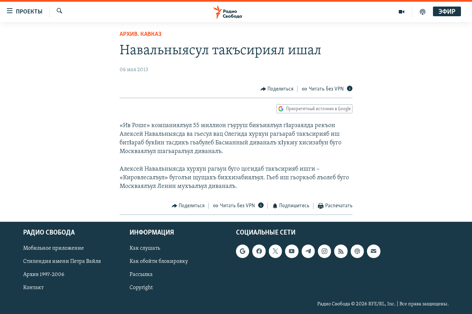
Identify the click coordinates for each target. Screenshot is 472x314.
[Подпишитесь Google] (242, 251)
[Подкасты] (357, 251)
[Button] (277, 89)
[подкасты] (422, 12)
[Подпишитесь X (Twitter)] (275, 251)
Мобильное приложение (53, 248)
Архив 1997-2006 (43, 274)
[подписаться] (373, 251)
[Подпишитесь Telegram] (308, 251)
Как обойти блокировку (159, 261)
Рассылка (141, 274)
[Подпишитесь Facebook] (258, 251)
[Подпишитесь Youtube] (291, 251)
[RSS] (340, 251)
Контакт (33, 288)
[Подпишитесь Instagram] (324, 251)
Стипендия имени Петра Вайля (62, 261)
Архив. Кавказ (140, 34)
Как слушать (145, 248)
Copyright (141, 288)
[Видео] (401, 12)
